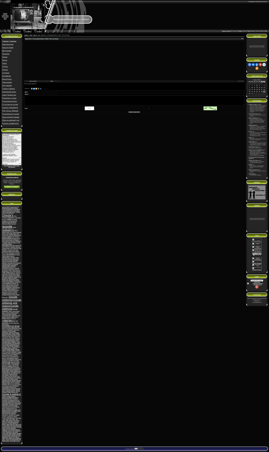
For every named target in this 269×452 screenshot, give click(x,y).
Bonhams (16, 386)
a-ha (9, 323)
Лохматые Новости (254, 160)
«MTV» (4, 389)
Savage (4, 423)
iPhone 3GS (5, 367)
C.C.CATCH (9, 423)
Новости (5, 14)
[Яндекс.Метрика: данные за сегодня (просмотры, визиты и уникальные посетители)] (257, 269)
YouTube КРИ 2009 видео (8, 340)
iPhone (17, 294)
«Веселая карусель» (13, 422)
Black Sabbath (12, 433)
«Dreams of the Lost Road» (9, 376)
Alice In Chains (6, 312)
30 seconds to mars (15, 441)
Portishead (5, 400)
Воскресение (13, 207)
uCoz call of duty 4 (16, 384)
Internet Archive (13, 344)
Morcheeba (5, 413)
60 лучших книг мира (12, 260)
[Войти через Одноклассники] (256, 68)
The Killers (11, 404)
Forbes (4, 233)
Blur (14, 321)
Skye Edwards (12, 413)
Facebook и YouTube (13, 268)
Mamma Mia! (10, 345)
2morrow (17, 339)
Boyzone (8, 336)
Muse (16, 313)
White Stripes (12, 251)
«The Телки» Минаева (15, 232)
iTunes (4, 336)
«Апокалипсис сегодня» (8, 388)
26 (257, 91)
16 (249, 89)
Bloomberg (9, 287)
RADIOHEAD (7, 238)
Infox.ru (9, 384)
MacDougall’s (5, 387)
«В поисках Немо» (10, 339)
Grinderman (13, 283)
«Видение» (13, 265)
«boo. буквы (12, 271)
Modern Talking (6, 424)
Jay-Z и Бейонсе (15, 383)
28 (261, 91)
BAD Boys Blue (14, 424)
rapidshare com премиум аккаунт (11, 429)
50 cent (19, 427)
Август (35, 35)
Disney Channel (6, 428)
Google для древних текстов (9, 280)
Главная (26, 35)
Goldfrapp (12, 312)
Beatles (5, 242)
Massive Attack (6, 383)
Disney (9, 317)
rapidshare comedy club (8, 430)
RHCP (16, 317)
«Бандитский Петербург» (8, 266)
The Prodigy (15, 236)
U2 (12, 248)
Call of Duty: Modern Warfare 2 (11, 377)
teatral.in (4, 396)
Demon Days (14, 392)
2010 (31, 35)
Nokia (18, 335)
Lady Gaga (6, 272)
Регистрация (5, 16)
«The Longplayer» (6, 286)
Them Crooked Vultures (10, 341)
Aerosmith (11, 401)
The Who (9, 250)
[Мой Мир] (38, 88)
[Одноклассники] (36, 88)
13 (259, 87)
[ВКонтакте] (32, 88)
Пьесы (250, 131)
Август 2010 (257, 80)
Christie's (15, 399)
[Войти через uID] (249, 64)
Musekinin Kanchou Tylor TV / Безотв (10, 346)
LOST (12, 403)
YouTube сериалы (11, 389)
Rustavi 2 (4, 219)
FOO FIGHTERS (6, 352)
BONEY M (15, 423)
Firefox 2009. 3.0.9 (7, 371)
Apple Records (6, 370)
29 (39, 35)
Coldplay (9, 236)
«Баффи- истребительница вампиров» (10, 315)
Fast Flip (16, 290)
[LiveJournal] (41, 88)
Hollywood (4, 427)
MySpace (10, 258)
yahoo (18, 254)
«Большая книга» (10, 408)
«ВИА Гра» (5, 438)
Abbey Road (5, 232)
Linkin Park (18, 217)
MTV (12, 361)
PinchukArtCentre (7, 399)
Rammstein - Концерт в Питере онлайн (11, 330)
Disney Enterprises (9, 252)
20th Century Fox (16, 245)
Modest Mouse (8, 244)
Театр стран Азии (6, 212)
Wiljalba (10, 397)
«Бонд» (10, 437)
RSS (266, 31)
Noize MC (18, 425)
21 (261, 89)
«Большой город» (6, 380)
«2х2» (14, 227)
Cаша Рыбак (9, 233)
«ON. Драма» (9, 420)
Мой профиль (5, 15)
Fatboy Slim (14, 327)
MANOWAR (8, 403)
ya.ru (14, 437)
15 (264, 87)
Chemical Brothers (7, 434)
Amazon (18, 271)
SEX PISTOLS (13, 375)
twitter (9, 219)
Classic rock (15, 366)
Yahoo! (10, 311)
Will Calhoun (15, 397)
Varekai (7, 344)
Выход (5, 18)
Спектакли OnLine (253, 113)
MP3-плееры (5, 324)
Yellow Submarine (12, 242)
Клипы (250, 137)
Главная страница (9, 41)
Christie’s (7, 215)
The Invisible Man (14, 439)
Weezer (4, 358)
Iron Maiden (14, 411)
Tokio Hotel (13, 425)
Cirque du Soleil (6, 269)
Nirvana (16, 358)
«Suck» (18, 274)
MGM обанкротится (7, 369)
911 (6, 260)
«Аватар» (7, 320)
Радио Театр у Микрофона (256, 150)
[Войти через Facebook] (256, 64)
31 (252, 93)
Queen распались (11, 222)
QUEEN (4, 372)
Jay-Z (16, 230)
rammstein (10, 330)
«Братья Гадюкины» (7, 261)
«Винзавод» (11, 217)
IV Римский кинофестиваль (10, 265)
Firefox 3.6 (17, 404)
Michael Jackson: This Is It (9, 318)
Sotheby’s (8, 230)
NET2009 (11, 367)
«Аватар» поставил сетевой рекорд (11, 273)
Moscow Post (12, 387)
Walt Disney (14, 328)
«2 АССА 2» (10, 213)
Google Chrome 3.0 (12, 293)
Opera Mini (10, 263)
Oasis (4, 275)
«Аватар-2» (5, 415)
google (7, 226)
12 (257, 87)
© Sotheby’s (17, 367)
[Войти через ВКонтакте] (253, 64)
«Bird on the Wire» (6, 314)
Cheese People (6, 436)
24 (252, 91)
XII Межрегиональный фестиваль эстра (10, 208)
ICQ (18, 400)
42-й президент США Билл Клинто (11, 263)
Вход (5, 19)
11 (254, 87)
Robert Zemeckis (16, 434)
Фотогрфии (252, 174)
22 (264, 89)
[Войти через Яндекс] (260, 64)
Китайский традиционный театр (11, 210)
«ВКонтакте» (6, 257)
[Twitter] (34, 88)
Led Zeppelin (10, 358)
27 (259, 91)
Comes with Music (12, 335)
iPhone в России (11, 294)
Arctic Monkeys (6, 246)
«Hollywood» (11, 438)
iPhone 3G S (5, 297)
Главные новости (253, 104)
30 (249, 93)
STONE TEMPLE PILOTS (13, 350)
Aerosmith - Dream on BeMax (10, 365)
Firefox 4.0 (10, 278)
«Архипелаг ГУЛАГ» (14, 279)
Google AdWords (10, 307)
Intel (17, 321)
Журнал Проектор (253, 169)
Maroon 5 (13, 223)
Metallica (19, 433)
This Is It (10, 364)
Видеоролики (252, 125)
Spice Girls (5, 405)
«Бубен (11, 235)
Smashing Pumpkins (7, 291)
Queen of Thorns (13, 374)
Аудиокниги (252, 141)
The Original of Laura (7, 386)
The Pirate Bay (15, 323)
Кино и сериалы (33, 81)
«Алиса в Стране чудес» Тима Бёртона (9, 417)
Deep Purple (18, 403)
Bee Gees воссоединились (10, 281)
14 (261, 87)
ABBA (13, 317)
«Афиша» (12, 272)
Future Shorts (16, 311)
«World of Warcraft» (10, 241)
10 (252, 87)
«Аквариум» (5, 404)
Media (250, 164)
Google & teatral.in (11, 394)
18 (254, 89)
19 (257, 89)
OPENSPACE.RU (7, 245)
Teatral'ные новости (12, 177)
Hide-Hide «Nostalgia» (7, 276)
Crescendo (8, 328)
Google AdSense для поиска (11, 303)
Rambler (4, 384)
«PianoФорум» (14, 436)
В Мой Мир (257, 282)
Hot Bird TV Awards (15, 381)
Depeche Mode (6, 224)
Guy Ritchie (7, 425)
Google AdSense (9, 298)
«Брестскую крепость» (8, 239)
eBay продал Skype (12, 379)
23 (249, 91)
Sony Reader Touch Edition (13, 275)
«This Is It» (11, 338)
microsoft (9, 254)
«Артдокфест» (6, 375)
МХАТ (8, 207)
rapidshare (13, 428)
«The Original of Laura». (8, 256)
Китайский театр (9, 209)
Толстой (4, 207)
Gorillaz (9, 392)
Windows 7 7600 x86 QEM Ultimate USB (11, 342)
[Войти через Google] (264, 64)
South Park (11, 290)
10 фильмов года (12, 400)
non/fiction (17, 388)
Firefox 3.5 (17, 370)
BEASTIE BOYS (16, 238)
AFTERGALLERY (16, 371)
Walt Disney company (12, 409)
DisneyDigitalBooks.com (8, 325)
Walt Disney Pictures (12, 285)
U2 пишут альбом (12, 405)
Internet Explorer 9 (12, 427)
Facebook (5, 268)
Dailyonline (5, 401)
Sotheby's (14, 352)
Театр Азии (16, 210)
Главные (5, 13)
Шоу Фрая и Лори (253, 147)
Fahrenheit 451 (16, 369)
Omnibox (4, 294)
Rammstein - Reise (10, 333)
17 (252, 89)
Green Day (14, 412)
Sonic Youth (10, 356)
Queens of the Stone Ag (8, 359)
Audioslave (15, 356)
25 (254, 91)
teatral (51, 81)
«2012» (12, 370)
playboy (4, 222)
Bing (14, 254)
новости (229, 31)
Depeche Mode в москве (8, 407)
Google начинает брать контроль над (11, 352)
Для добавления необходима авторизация (11, 166)
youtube (5, 323)
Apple (8, 283)
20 (259, 89)
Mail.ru (17, 437)
